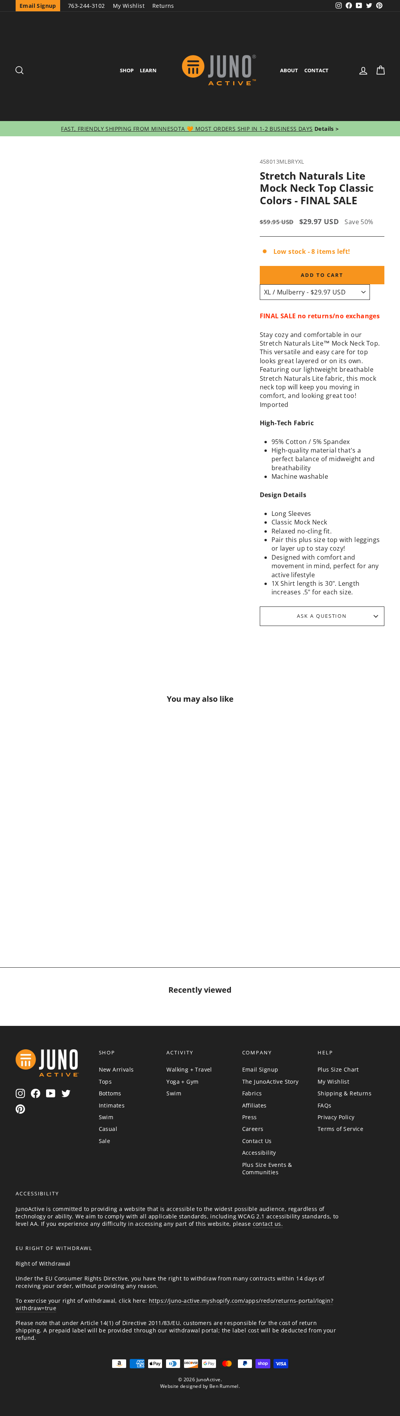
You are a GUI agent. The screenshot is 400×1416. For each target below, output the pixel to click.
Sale (105, 1141)
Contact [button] (316, 70)
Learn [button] (148, 70)
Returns (163, 5)
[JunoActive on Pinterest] (20, 1109)
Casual (108, 1128)
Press (249, 1117)
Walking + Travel (189, 1069)
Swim (106, 1117)
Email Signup (260, 1069)
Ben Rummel (224, 1386)
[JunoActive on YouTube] (50, 1093)
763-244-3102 (86, 5)
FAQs (325, 1105)
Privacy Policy (336, 1117)
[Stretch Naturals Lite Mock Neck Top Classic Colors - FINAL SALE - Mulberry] (40, 907)
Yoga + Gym (182, 1081)
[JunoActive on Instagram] (20, 1093)
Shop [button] (127, 70)
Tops (105, 1081)
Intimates (112, 1105)
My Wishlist (129, 5)
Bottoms (110, 1093)
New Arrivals (116, 1069)
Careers (253, 1128)
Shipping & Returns (344, 1093)
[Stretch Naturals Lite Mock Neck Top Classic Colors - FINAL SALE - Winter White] (58, 907)
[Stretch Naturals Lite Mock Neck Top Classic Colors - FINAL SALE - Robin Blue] (77, 907)
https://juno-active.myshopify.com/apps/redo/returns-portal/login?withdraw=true (174, 1304)
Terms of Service (340, 1128)
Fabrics (252, 1093)
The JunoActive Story (270, 1081)
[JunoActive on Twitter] (66, 1093)
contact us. (268, 1223)
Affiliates (254, 1105)
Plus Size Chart (338, 1069)
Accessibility (259, 1152)
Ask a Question (322, 615)
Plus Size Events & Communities (267, 1168)
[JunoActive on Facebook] (35, 1093)
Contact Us (257, 1141)
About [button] (289, 70)
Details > (326, 128)
